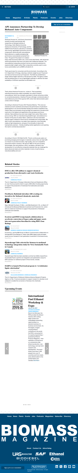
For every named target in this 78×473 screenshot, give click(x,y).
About (29, 448)
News (15, 416)
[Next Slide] (47, 348)
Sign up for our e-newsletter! (62, 24)
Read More (8, 189)
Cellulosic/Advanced (17, 274)
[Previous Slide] (7, 348)
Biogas (25, 230)
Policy (19, 179)
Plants (35, 18)
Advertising (47, 448)
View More (36, 360)
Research (34, 274)
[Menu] (2, 6)
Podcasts (44, 18)
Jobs (60, 18)
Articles (27, 18)
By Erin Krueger (16, 175)
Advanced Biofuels (33, 230)
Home (8, 18)
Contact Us (37, 448)
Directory (69, 18)
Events (53, 18)
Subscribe (58, 416)
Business (24, 202)
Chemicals (14, 179)
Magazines (17, 18)
